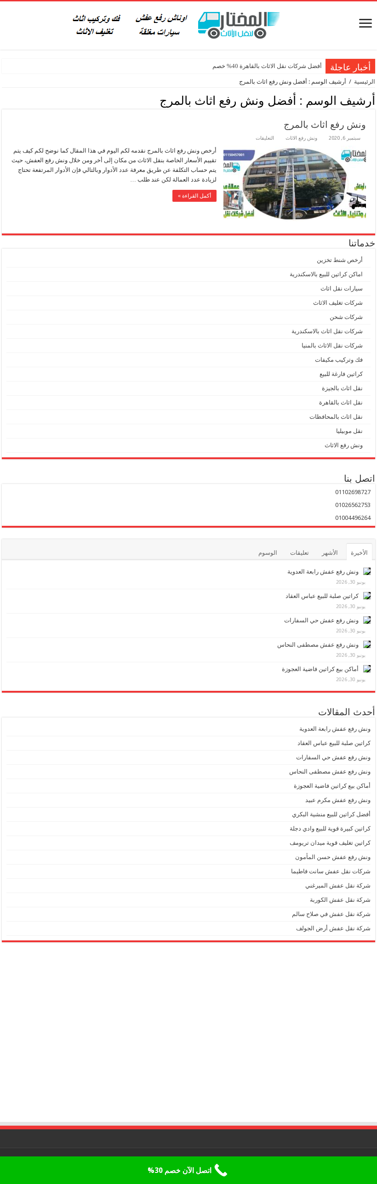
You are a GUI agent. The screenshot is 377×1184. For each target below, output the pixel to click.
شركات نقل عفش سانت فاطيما (331, 871)
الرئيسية (364, 81)
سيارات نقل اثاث (341, 288)
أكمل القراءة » (194, 196)
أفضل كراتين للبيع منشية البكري (331, 814)
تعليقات (299, 552)
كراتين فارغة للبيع (341, 373)
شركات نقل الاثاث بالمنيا (332, 345)
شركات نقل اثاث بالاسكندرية (327, 331)
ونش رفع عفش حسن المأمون (333, 857)
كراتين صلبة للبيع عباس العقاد (321, 595)
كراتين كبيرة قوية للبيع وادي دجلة (330, 828)
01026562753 (353, 504)
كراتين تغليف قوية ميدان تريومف (330, 842)
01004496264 (353, 517)
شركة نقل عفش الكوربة (339, 899)
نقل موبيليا (349, 430)
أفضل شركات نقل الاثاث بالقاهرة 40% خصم (267, 66)
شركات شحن (346, 316)
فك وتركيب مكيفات (339, 359)
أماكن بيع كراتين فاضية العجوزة (319, 669)
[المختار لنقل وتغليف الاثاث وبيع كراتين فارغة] (188, 24)
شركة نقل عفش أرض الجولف (333, 928)
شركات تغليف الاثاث (338, 302)
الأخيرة (359, 552)
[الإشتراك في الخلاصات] (4, 100)
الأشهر (330, 552)
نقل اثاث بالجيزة (342, 388)
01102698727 (353, 492)
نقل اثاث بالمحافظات (336, 416)
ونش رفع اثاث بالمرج (325, 124)
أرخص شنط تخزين (340, 259)
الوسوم (267, 552)
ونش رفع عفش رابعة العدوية (322, 571)
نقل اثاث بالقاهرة (341, 402)
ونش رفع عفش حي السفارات (321, 620)
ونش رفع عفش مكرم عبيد (338, 800)
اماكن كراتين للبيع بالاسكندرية (326, 274)
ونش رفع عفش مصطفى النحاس (318, 644)
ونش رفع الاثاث (301, 138)
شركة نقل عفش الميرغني (338, 885)
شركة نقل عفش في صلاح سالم (331, 914)
